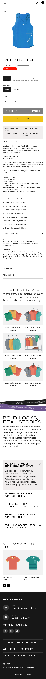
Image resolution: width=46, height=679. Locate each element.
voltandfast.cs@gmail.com (24, 608)
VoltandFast (14, 667)
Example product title (11, 577)
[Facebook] (5, 631)
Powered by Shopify (26, 667)
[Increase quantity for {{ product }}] (15, 101)
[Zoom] (5, 12)
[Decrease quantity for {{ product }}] (5, 101)
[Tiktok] (17, 631)
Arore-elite (7, 258)
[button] (5, 585)
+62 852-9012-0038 (20, 617)
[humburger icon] (5, 4)
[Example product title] (13, 562)
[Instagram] (11, 631)
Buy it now (23, 118)
